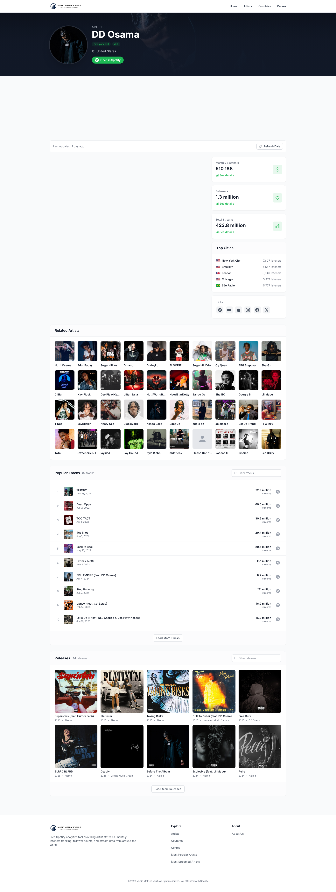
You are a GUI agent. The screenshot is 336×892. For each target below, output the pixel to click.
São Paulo (228, 285)
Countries (264, 6)
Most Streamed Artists (185, 861)
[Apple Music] (238, 309)
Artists (247, 6)
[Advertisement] (168, 105)
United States (106, 51)
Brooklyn (227, 266)
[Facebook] (257, 309)
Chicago (227, 279)
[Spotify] (219, 309)
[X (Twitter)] (266, 309)
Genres (281, 6)
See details (227, 175)
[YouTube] (229, 309)
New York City (231, 260)
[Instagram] (247, 309)
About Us (238, 833)
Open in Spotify (110, 60)
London (226, 273)
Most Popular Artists (184, 854)
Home (233, 6)
